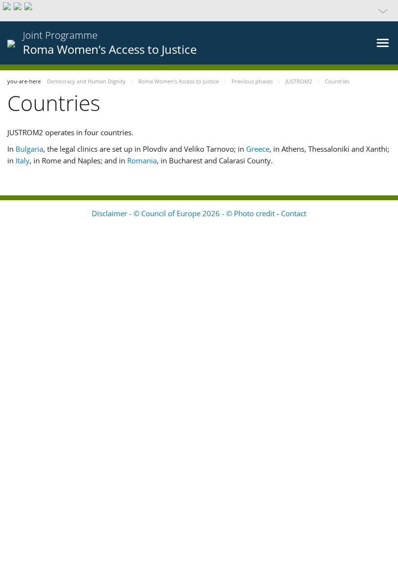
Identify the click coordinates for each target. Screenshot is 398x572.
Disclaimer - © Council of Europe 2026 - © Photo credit (184, 213)
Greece (257, 149)
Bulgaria (29, 149)
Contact (293, 213)
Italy (23, 160)
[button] (199, 10)
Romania (142, 160)
